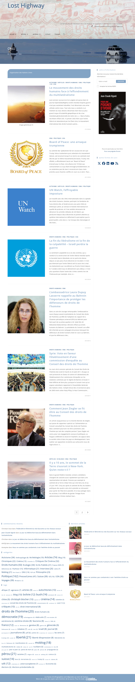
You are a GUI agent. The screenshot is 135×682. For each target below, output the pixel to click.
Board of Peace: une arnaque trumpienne (99, 594)
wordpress (19, 580)
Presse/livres (27, 576)
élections (6, 667)
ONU (20, 54)
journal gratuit (6, 633)
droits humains (42, 612)
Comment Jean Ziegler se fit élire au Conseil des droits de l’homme (67, 412)
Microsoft (31, 643)
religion (30, 654)
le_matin (12, 638)
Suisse (42, 576)
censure (59, 595)
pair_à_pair (5, 649)
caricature (52, 595)
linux (3, 643)
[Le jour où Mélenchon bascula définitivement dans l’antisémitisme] (75, 548)
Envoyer (121, 81)
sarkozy (44, 654)
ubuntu (54, 659)
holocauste (6, 629)
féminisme (24, 625)
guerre (43, 625)
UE (51, 84)
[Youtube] (112, 163)
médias (25, 647)
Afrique (6, 590)
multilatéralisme (8, 647)
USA (54, 84)
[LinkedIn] (108, 163)
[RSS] (116, 163)
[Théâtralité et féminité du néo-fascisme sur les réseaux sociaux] (75, 533)
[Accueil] (8, 54)
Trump (41, 659)
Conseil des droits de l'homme (23, 603)
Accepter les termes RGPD (108, 86)
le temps (5, 638)
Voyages (8, 580)
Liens (57, 569)
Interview (46, 568)
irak (30, 629)
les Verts (59, 632)
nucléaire (38, 647)
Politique (86, 82)
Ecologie (60, 459)
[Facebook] (103, 163)
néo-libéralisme (48, 647)
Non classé (17, 572)
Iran (35, 629)
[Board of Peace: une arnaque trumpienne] (75, 595)
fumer (16, 625)
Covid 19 (61, 603)
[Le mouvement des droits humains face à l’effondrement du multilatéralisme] (75, 564)
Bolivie (29, 594)
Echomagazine (29, 617)
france (8, 625)
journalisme (18, 632)
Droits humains (72, 82)
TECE (17, 659)
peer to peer (14, 650)
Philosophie (43, 572)
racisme (21, 654)
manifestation (21, 643)
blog (61, 557)
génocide (53, 625)
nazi (30, 647)
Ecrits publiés (43, 565)
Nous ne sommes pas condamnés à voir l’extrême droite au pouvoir (36, 547)
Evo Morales (52, 617)
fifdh (53, 621)
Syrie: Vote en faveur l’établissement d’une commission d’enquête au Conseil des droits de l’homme (68, 359)
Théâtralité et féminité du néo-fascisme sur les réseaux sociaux (38, 529)
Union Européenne (29, 663)
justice (35, 633)
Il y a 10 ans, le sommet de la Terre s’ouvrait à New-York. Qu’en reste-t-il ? (67, 466)
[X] (99, 163)
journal (52, 629)
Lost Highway (26, 5)
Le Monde (51, 633)
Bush (41, 594)
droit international (30, 606)
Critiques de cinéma (47, 561)
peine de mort (27, 650)
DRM (17, 607)
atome (35, 590)
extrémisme (8, 621)
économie (51, 664)
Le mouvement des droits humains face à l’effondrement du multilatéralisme (68, 91)
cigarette (37, 599)
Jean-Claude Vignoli (8, 533)
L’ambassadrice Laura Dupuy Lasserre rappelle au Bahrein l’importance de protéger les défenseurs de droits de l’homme (67, 299)
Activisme (53, 82)
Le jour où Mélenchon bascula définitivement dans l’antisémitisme (35, 539)
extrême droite (23, 621)
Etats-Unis (41, 617)
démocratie (12, 617)
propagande (52, 650)
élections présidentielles (23, 667)
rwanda (37, 654)
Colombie (30, 561)
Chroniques (9, 561)
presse (43, 650)
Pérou (9, 654)
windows (42, 664)
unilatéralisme (15, 664)
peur (36, 650)
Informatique (31, 568)
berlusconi (9, 595)
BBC (3, 595)
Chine (6, 599)
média (19, 647)
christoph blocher (22, 599)
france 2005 (58, 565)
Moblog (7, 572)
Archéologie (36, 557)
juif (28, 633)
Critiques (8, 606)
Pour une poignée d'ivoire (112, 151)
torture (34, 659)
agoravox (16, 590)
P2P (32, 572)
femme (47, 621)
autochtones (47, 589)
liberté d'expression (43, 637)
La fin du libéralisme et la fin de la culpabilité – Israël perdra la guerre (69, 244)
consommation (42, 603)
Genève (34, 625)
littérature (10, 643)
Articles (61, 82)
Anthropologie (22, 558)
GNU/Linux (6, 569)
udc (6, 663)
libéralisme (60, 638)
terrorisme (26, 659)
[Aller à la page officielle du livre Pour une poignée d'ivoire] (112, 113)
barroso (59, 590)
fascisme (38, 621)
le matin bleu (43, 633)
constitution (52, 603)
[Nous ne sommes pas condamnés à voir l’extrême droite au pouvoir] (75, 579)
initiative (22, 629)
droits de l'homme (18, 611)
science (52, 654)
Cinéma (21, 561)
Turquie (47, 659)
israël (43, 629)
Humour (17, 568)
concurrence (5, 603)
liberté (23, 637)
